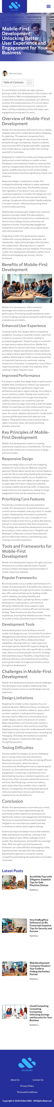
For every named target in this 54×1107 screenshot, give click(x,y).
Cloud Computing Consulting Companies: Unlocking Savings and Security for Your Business (41, 1013)
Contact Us (38, 1080)
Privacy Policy (27, 1086)
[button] (48, 6)
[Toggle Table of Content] (28, 82)
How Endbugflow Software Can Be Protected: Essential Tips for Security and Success (41, 925)
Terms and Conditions (27, 1092)
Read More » (34, 890)
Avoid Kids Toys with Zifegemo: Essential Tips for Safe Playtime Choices (41, 881)
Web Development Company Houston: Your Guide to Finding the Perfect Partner (40, 968)
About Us (15, 1080)
